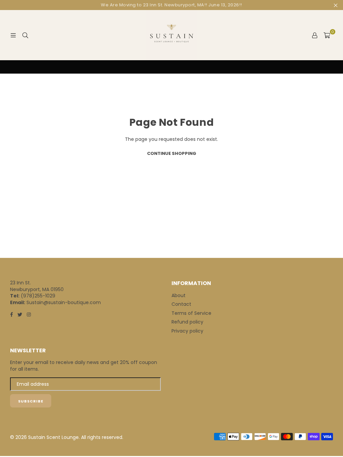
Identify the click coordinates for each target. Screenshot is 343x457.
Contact (181, 304)
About (179, 295)
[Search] (25, 35)
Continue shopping (171, 153)
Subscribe (30, 401)
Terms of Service (191, 313)
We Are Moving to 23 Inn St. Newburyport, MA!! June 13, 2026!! (171, 5)
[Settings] (314, 35)
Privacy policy (187, 331)
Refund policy (187, 321)
